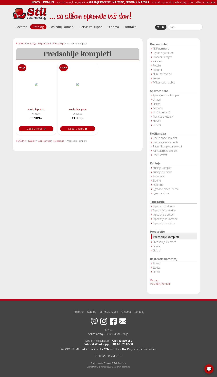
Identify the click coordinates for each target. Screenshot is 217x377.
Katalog (38, 27)
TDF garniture (161, 48)
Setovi (156, 272)
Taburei (157, 69)
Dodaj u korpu (35, 128)
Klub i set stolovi (162, 74)
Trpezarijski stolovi (164, 206)
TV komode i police (164, 82)
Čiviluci (156, 250)
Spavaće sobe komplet (166, 95)
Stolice (157, 267)
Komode (158, 108)
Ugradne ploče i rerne (166, 189)
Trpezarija (157, 202)
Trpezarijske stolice (164, 210)
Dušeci (157, 125)
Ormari (157, 99)
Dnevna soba (158, 44)
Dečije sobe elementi (165, 142)
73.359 (77, 118)
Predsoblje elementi (164, 242)
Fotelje (157, 65)
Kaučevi (157, 61)
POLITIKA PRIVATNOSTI (108, 356)
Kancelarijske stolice (165, 150)
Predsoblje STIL (36, 109)
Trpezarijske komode (165, 219)
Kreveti (157, 120)
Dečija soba (158, 133)
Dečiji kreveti (160, 155)
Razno (154, 280)
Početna (21, 27)
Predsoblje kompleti (166, 237)
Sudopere (158, 176)
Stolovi (157, 263)
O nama (113, 27)
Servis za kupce (91, 27)
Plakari (157, 104)
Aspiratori (158, 184)
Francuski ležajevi (163, 116)
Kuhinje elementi (162, 172)
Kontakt (130, 27)
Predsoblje (157, 231)
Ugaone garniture (163, 52)
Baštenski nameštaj (163, 259)
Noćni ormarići (161, 112)
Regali (156, 78)
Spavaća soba (159, 91)
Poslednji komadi (61, 27)
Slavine (157, 180)
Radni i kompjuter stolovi (167, 146)
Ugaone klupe (161, 193)
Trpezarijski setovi (163, 214)
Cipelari (157, 246)
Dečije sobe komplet (165, 138)
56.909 (36, 118)
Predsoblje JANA (78, 109)
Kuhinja (155, 163)
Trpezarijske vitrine (164, 223)
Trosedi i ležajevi (162, 57)
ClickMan (108, 363)
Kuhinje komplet (162, 167)
